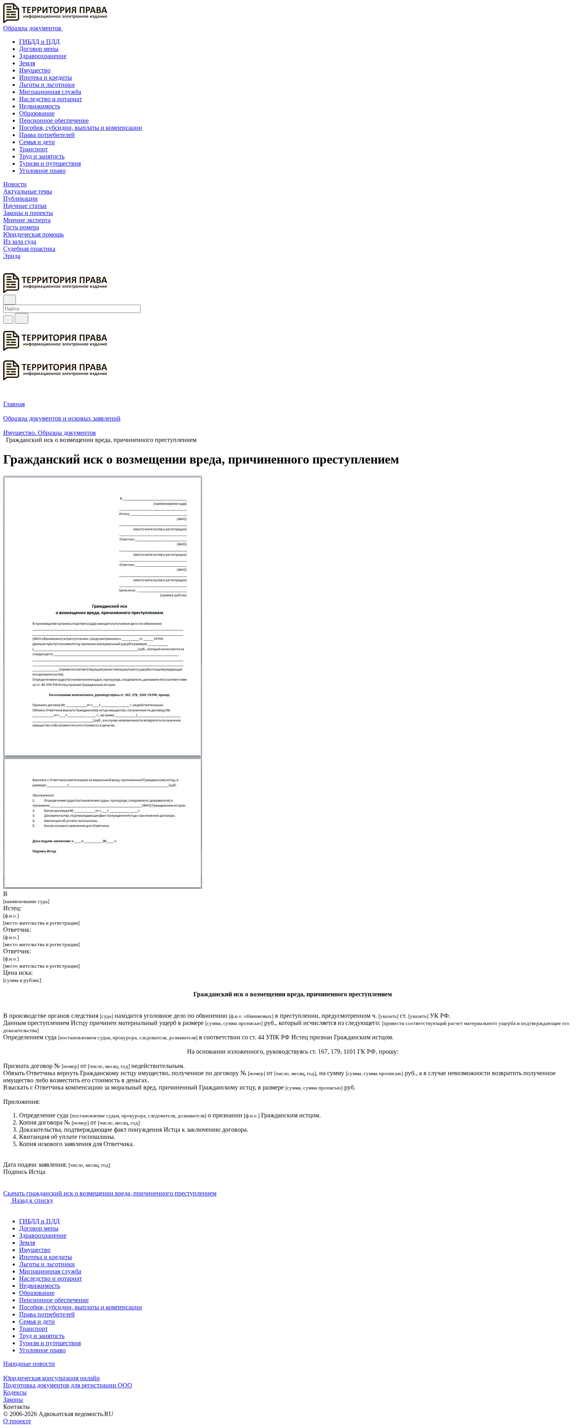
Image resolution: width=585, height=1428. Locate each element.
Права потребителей (47, 134)
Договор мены (38, 48)
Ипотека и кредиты (45, 77)
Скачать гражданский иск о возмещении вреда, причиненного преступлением (109, 1193)
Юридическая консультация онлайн (51, 1378)
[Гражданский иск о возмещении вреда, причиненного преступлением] (102, 886)
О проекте (17, 1421)
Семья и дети (37, 142)
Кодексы (15, 1392)
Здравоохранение (42, 56)
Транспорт (33, 149)
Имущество (35, 70)
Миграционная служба (50, 91)
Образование (37, 113)
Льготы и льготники (47, 84)
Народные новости (29, 1363)
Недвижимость (39, 106)
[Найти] (21, 318)
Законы (13, 1399)
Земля (27, 63)
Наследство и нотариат (50, 99)
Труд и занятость (41, 156)
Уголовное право (42, 170)
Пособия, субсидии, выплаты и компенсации (80, 127)
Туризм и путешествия (50, 163)
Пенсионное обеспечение (54, 120)
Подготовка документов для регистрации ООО (67, 1385)
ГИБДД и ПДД (39, 41)
